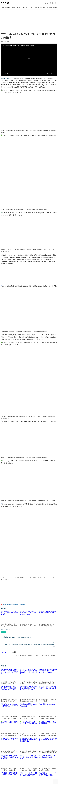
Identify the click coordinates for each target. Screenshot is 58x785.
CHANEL (8, 629)
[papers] (50, 3)
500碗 (30, 7)
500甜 (18, 7)
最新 (2, 7)
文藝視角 (36, 7)
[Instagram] (48, 3)
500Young (24, 7)
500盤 (13, 7)
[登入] (53, 3)
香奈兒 (3, 629)
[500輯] (5, 3)
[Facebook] (45, 3)
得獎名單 (7, 7)
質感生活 (42, 7)
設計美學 (49, 7)
